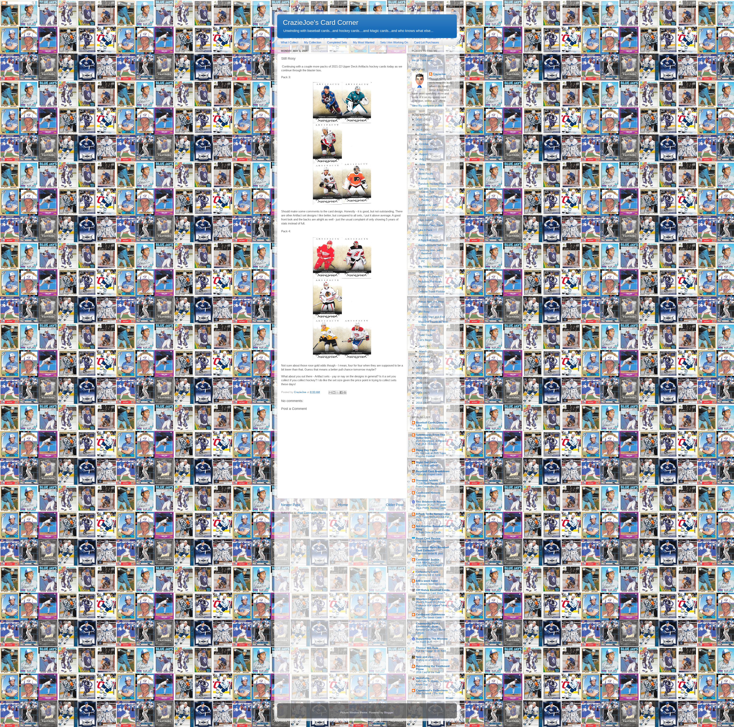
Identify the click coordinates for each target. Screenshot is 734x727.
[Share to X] (337, 392)
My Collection (312, 42)
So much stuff (424, 641)
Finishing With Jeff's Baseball (430, 252)
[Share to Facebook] (341, 392)
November (426, 139)
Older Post (394, 505)
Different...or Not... (429, 306)
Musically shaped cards (429, 474)
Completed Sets (337, 42)
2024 (419, 129)
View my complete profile (427, 105)
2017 (419, 397)
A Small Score (426, 178)
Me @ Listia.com (422, 60)
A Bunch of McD (428, 240)
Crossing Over (427, 330)
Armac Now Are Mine (431, 301)
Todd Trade (425, 335)
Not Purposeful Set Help (432, 245)
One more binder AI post (429, 553)
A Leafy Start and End (431, 316)
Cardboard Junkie (427, 559)
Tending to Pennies (430, 276)
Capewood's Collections (432, 690)
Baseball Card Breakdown (433, 471)
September (426, 149)
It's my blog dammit (427, 465)
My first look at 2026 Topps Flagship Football (431, 455)
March (423, 351)
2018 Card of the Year (428, 672)
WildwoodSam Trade (430, 225)
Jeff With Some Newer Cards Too (431, 190)
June (422, 164)
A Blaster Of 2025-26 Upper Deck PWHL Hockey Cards (431, 506)
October (424, 144)
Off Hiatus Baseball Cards (433, 590)
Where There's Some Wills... (435, 286)
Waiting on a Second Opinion (432, 660)
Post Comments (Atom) (312, 512)
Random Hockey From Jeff (434, 183)
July (422, 159)
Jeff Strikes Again (428, 296)
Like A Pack (425, 230)
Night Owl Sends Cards (429, 617)
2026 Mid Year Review (428, 541)
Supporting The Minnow (431, 638)
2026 (419, 119)
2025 (419, 124)
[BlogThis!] (334, 392)
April (422, 346)
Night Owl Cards (426, 462)
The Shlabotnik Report (430, 501)
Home (343, 505)
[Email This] (330, 392)
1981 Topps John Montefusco (432, 428)
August (423, 154)
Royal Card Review (428, 538)
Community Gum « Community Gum (428, 625)
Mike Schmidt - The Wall (429, 693)
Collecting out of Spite (428, 574)
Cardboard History (428, 492)
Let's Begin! (425, 340)
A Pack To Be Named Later (433, 514)
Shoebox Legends (428, 599)
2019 (419, 388)
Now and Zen (424, 657)
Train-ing (420, 495)
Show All (449, 698)
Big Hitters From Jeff (430, 266)
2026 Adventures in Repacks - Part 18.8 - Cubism (432, 442)
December (426, 134)
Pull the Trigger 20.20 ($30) (431, 651)
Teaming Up (425, 271)
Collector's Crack (427, 571)
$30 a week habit (427, 580)
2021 (419, 377)
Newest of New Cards (431, 210)
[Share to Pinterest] (345, 392)
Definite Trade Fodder (431, 291)
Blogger (388, 712)
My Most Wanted (363, 42)
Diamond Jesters (427, 480)
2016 (419, 402)
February (425, 356)
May (422, 169)
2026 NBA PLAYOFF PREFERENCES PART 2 (430, 564)
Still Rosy (424, 311)
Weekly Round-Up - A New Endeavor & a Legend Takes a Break (432, 605)
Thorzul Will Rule (427, 648)
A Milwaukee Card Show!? (430, 593)
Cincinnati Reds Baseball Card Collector (432, 549)
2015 (419, 408)
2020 (419, 382)
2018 (419, 393)
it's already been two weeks (431, 583)
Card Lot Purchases (426, 42)
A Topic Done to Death (428, 532)
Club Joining (425, 220)
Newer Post (290, 505)
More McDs (425, 235)
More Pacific (425, 173)
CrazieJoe (439, 74)
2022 (419, 372)
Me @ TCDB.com (422, 55)
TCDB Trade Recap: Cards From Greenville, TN (431, 485)
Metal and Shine (428, 215)
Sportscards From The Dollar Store (430, 436)
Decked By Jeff (427, 205)
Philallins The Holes (430, 281)
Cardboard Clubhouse (430, 614)
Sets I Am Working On (394, 42)
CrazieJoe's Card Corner (320, 22)
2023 (419, 367)
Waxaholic (422, 678)
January (424, 361)
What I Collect (289, 42)
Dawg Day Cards (426, 450)
